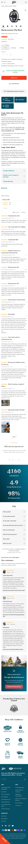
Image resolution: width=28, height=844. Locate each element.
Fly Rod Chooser (5, 808)
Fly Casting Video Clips (5, 805)
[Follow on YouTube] (13, 826)
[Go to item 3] (12, 26)
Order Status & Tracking (19, 790)
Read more (3, 332)
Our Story (3, 816)
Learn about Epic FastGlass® (5, 788)
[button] (5, 838)
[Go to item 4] (16, 26)
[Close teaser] (11, 842)
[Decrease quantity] (3, 54)
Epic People (4, 818)
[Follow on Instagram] (9, 826)
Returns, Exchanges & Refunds (20, 799)
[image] (5, 403)
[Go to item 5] (21, 26)
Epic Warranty (19, 803)
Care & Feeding (5, 794)
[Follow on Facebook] (2, 826)
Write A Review (5, 195)
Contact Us (18, 805)
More (14, 436)
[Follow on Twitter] (6, 826)
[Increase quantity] (11, 54)
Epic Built (3, 791)
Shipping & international (18, 795)
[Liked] (26, 218)
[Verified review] (13, 218)
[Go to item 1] (3, 26)
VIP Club (3, 821)
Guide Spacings (5, 802)
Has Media (23, 212)
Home (2, 6)
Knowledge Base (19, 787)
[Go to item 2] (8, 26)
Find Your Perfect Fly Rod (14, 686)
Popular (17, 212)
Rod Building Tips (5, 799)
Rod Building (4, 796)
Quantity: (3, 51)
